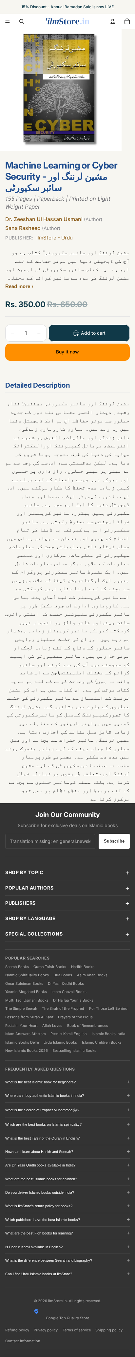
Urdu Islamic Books (60, 1042)
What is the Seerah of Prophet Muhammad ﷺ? (42, 1110)
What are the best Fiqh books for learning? (39, 1233)
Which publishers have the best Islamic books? (42, 1220)
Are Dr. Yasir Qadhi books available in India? (40, 1165)
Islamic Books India (108, 1033)
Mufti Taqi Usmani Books (26, 1000)
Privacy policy (46, 1330)
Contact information (22, 1341)
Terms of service (77, 1330)
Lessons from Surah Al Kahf (29, 1017)
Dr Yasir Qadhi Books (66, 983)
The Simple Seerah (21, 1008)
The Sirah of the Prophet (63, 1008)
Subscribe (114, 841)
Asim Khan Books (92, 975)
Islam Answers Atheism (25, 1033)
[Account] (113, 21)
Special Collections (34, 934)
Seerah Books (17, 966)
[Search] (21, 21)
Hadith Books (82, 966)
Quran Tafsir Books (49, 966)
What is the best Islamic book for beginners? (40, 1082)
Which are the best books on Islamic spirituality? (43, 1124)
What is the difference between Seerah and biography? (48, 1260)
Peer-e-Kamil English (68, 1033)
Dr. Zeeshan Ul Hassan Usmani (53, 219)
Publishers (20, 903)
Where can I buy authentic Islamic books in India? (44, 1095)
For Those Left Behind (108, 1008)
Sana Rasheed (32, 228)
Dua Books (62, 975)
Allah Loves (52, 1025)
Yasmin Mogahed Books (26, 991)
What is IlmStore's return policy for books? (38, 1206)
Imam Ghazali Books (69, 991)
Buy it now (67, 351)
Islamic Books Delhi (22, 1042)
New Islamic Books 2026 (26, 1050)
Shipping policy (109, 1330)
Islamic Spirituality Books (27, 975)
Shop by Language (30, 918)
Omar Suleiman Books (24, 983)
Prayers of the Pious (75, 1017)
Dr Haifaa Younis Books (73, 1000)
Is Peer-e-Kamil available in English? (34, 1247)
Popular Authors (29, 888)
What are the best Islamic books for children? (41, 1179)
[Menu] (7, 21)
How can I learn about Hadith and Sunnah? (39, 1152)
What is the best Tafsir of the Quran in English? (42, 1138)
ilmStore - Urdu (39, 238)
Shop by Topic (24, 872)
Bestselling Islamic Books (74, 1050)
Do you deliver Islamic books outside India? (39, 1192)
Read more (18, 286)
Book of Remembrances (87, 1025)
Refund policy (17, 1330)
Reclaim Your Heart (21, 1025)
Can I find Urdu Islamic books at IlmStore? (38, 1274)
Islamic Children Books (102, 1042)
